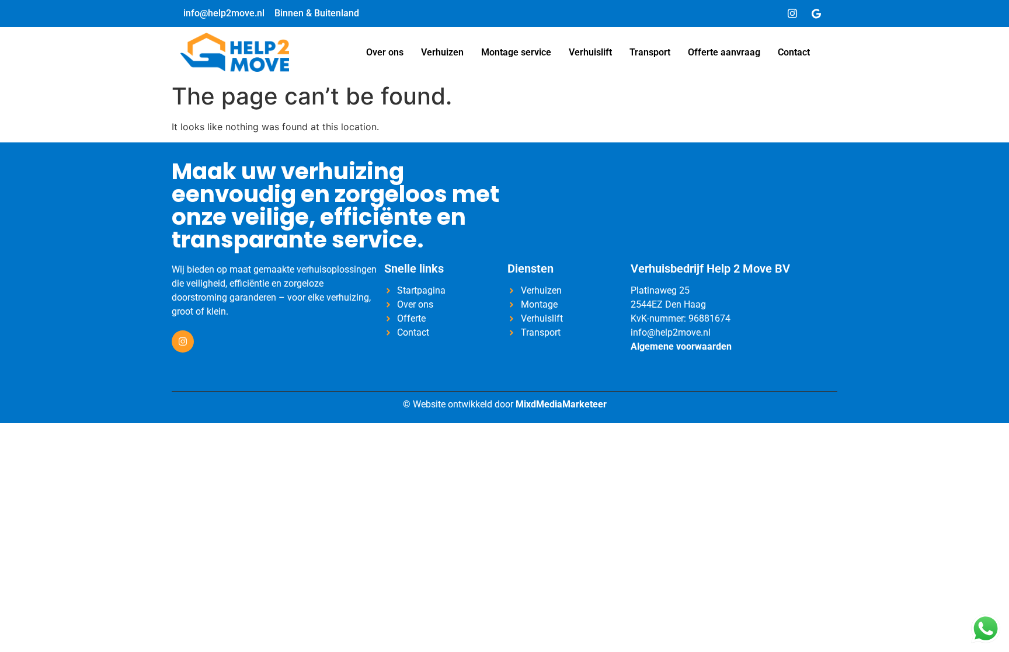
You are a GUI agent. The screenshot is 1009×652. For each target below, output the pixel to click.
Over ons (384, 52)
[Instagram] (792, 13)
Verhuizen (442, 52)
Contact (794, 52)
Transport (649, 52)
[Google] (816, 13)
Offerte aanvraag (724, 52)
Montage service (516, 52)
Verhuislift (590, 52)
